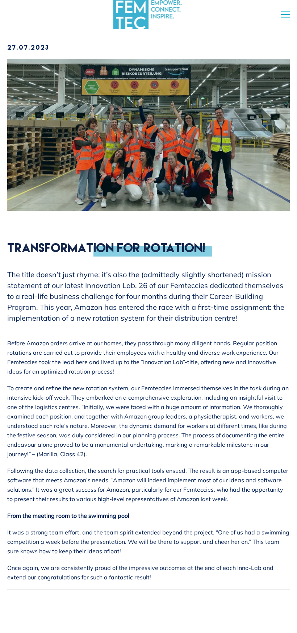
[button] (285, 14)
